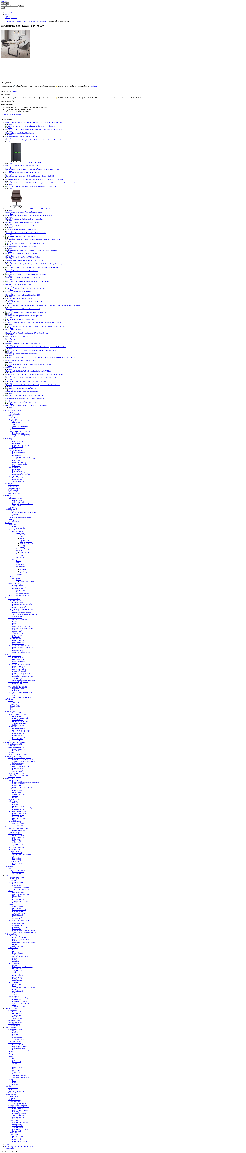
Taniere (14, 1074)
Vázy (14, 436)
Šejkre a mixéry (17, 630)
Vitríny (10, 709)
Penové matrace (17, 898)
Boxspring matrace (18, 892)
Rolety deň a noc (17, 953)
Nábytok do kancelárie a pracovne (15, 742)
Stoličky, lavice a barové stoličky (18, 714)
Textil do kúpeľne (13, 963)
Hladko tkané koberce (19, 937)
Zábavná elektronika (14, 521)
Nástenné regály (13, 704)
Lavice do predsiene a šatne (20, 766)
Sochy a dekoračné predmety (21, 435)
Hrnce (14, 1081)
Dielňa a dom (9, 483)
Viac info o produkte (11, 114)
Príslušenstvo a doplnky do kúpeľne (19, 664)
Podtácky (15, 1032)
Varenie (10, 1079)
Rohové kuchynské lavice (20, 721)
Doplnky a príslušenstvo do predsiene (19, 758)
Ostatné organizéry (14, 1020)
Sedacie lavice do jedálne (20, 723)
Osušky (14, 965)
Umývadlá (15, 690)
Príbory (10, 1057)
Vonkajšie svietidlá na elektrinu (21, 854)
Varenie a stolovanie (11, 1027)
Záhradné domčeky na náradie (17, 1105)
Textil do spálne (13, 982)
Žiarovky (11, 856)
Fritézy (14, 623)
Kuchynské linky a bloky (16, 600)
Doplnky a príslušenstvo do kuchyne (23, 647)
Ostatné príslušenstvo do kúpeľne (22, 675)
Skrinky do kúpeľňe (18, 661)
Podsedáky (15, 1112)
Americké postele (17, 906)
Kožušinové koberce (18, 941)
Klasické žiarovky (17, 858)
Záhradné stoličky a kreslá (20, 1129)
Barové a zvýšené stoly (19, 728)
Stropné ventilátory (14, 849)
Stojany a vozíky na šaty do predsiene (23, 761)
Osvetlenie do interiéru (15, 834)
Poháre (10, 1053)
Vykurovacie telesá (18, 1115)
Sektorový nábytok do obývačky (18, 811)
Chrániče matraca (17, 984)
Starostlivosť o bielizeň (15, 498)
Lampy (22, 555)
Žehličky (15, 516)
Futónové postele (17, 911)
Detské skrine (16, 460)
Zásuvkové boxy (17, 1018)
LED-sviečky (16, 422)
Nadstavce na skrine (18, 923)
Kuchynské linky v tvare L (20, 607)
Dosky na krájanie (17, 1044)
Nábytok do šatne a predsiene (13, 756)
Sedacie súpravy (21, 566)
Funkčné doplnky (13, 1088)
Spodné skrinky (17, 616)
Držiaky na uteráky (18, 668)
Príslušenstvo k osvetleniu (16, 847)
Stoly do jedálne (41, 21)
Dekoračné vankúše (18, 975)
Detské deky (16, 469)
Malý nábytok (9, 699)
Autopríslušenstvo (13, 485)
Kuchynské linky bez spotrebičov (22, 604)
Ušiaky (14, 797)
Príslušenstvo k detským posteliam (26, 459)
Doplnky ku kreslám (18, 749)
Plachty (22, 538)
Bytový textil (20, 533)
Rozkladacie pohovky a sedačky (22, 808)
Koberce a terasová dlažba (20, 1110)
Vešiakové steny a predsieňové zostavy (20, 775)
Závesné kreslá (16, 1131)
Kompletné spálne (13, 879)
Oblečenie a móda (13, 583)
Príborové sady (16, 1062)
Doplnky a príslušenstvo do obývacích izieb (25, 782)
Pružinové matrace (18, 899)
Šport (10, 1089)
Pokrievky (15, 1084)
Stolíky (18, 568)
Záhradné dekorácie (18, 1117)
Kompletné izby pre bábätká (20, 445)
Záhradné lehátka (17, 1126)
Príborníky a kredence (19, 737)
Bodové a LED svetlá (18, 835)
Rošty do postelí (21, 564)
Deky (21, 536)
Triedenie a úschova (11, 1008)
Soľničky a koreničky (18, 1039)
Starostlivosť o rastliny (19, 1103)
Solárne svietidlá (17, 853)
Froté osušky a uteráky (19, 670)
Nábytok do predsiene (15, 765)
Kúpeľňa (19, 550)
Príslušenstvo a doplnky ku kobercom (23, 942)
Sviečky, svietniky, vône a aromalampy (20, 421)
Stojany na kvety (13, 419)
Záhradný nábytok (10, 1095)
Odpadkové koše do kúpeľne (21, 673)
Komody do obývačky (19, 813)
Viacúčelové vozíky (14, 1024)
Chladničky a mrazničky (19, 619)
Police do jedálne (17, 735)
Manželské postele (17, 915)
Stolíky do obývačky (14, 822)
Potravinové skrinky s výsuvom (21, 613)
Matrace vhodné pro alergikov (21, 894)
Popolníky (15, 1034)
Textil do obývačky (14, 974)
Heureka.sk (8, 523)
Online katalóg (9, 1148)
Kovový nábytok (17, 1139)
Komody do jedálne (18, 733)
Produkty (19, 21)
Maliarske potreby (13, 492)
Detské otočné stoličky (19, 452)
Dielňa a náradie (13, 490)
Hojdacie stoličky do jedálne (21, 718)
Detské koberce (17, 471)
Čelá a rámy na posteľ (19, 910)
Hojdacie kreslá (17, 790)
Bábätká (10, 440)
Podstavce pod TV (18, 785)
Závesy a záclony (13, 996)
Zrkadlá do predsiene (14, 777)
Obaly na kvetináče (14, 414)
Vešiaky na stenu (17, 771)
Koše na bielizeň (17, 500)
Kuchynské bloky (17, 602)
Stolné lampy (16, 842)
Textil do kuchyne (13, 955)
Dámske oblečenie (17, 585)
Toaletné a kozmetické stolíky (21, 889)
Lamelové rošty (13, 880)
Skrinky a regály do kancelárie (17, 754)
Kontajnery (11, 746)
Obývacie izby (9, 778)
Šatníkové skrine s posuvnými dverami (24, 932)
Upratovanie (12, 507)
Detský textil (16, 443)
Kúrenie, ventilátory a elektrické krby (19, 517)
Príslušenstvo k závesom (19, 1001)
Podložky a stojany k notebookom (18, 595)
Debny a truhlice (17, 1012)
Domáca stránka (9, 21)
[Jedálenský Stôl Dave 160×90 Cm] (15, 58)
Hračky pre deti (17, 479)
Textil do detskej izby (14, 467)
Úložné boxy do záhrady (19, 1114)
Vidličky (14, 1063)
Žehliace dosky (17, 505)
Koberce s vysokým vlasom (20, 939)
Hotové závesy (16, 999)
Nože (14, 1060)
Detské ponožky (21, 592)
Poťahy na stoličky (18, 960)
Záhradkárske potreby (15, 1101)
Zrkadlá (14, 663)
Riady (10, 1065)
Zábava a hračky (13, 476)
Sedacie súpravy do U (19, 809)
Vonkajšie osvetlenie (14, 851)
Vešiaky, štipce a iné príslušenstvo (22, 504)
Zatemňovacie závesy (18, 1006)
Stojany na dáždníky (18, 763)
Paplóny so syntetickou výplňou (26, 987)
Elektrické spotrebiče (11, 509)
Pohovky (15, 804)
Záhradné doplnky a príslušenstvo (18, 1107)
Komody (11, 701)
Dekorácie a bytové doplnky (13, 410)
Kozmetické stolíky (14, 702)
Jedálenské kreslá (17, 720)
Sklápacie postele (17, 918)
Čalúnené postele (17, 908)
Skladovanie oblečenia (15, 1022)
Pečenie (10, 1051)
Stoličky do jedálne (18, 725)
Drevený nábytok (17, 1138)
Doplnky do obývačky (15, 780)
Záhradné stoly (12, 1133)
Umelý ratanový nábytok (19, 1141)
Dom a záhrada (13, 530)
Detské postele (16, 455)
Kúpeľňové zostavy (18, 657)
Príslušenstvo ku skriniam (20, 927)
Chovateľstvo (12, 486)
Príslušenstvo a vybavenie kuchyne (19, 645)
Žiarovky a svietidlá (14, 861)
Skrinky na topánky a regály (17, 773)
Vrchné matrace (17, 903)
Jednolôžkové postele (18, 913)
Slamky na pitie (17, 1037)
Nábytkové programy (18, 815)
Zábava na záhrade (18, 481)
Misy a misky (16, 1070)
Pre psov (18, 580)
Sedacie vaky (16, 466)
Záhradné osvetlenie (14, 1119)
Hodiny (10, 412)
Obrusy (14, 958)
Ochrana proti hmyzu (14, 493)
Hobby (10, 576)
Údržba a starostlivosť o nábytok (22, 787)
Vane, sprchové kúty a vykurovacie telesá (21, 692)
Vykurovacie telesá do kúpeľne (21, 697)
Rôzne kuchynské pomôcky (20, 1050)
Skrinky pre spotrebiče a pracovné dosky (24, 614)
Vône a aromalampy (18, 428)
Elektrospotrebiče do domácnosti (18, 511)
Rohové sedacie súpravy (19, 806)
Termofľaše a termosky (19, 1076)
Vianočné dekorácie (18, 872)
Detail (10, 124)
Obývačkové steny (14, 799)
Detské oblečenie (17, 588)
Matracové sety (17, 896)
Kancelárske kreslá (18, 751)
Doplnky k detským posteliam (21, 474)
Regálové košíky (17, 1013)
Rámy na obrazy (13, 417)
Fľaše (14, 1069)
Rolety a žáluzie (13, 948)
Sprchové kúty (16, 694)
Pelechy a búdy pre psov (27, 581)
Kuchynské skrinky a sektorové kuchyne (20, 609)
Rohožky (15, 944)
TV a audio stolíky (18, 825)
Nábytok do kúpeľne (14, 656)
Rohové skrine (16, 929)
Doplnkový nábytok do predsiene (22, 759)
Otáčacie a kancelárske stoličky (17, 747)
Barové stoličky (9, 11)
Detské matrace (13, 448)
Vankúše (7, 16)
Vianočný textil (17, 873)
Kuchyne (7, 597)
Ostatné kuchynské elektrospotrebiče (23, 628)
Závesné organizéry (14, 1025)
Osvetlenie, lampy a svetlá (12, 827)
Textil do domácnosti (11, 934)
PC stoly (22, 571)
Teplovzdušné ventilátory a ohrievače (23, 680)
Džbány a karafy (17, 1067)
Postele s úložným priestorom (21, 917)
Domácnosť (8, 495)
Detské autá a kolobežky (19, 478)
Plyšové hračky (20, 528)
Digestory (15, 621)
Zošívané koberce (17, 946)
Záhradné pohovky (18, 1127)
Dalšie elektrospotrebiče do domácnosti (24, 512)
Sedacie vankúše (17, 980)
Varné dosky (16, 637)
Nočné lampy (16, 839)
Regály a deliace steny (19, 818)
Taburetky (19, 574)
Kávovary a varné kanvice (20, 625)
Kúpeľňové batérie (18, 689)
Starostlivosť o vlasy (14, 519)
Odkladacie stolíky (14, 706)
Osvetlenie (19, 554)
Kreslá (10, 789)
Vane (13, 695)
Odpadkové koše (13, 497)
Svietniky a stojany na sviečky (21, 426)
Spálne (7, 875)
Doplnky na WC (17, 683)
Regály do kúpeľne (18, 659)
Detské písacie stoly (18, 454)
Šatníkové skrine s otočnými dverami (23, 930)
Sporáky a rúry (16, 632)
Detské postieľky (17, 441)
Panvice (14, 1082)
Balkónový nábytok (11, 18)
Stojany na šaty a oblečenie (20, 887)
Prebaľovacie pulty (18, 447)
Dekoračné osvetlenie (18, 830)
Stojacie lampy (16, 841)
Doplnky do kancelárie (15, 744)
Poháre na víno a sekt (18, 1055)
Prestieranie (15, 961)
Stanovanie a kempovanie (16, 1091)
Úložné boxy (20, 557)
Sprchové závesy (17, 678)
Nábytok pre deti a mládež (16, 450)
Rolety (14, 951)
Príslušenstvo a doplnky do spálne (18, 920)
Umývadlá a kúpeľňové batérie (17, 687)
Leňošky (15, 803)
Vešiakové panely (17, 770)
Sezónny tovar (9, 866)
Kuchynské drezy (17, 651)
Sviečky (14, 424)
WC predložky (16, 685)
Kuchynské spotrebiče (15, 618)
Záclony (14, 1005)
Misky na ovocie (17, 1031)
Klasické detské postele (23, 457)
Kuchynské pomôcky (14, 1043)
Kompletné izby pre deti (19, 462)
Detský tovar (12, 524)
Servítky (14, 1036)
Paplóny (14, 986)
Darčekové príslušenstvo (15, 488)
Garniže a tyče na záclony (20, 998)
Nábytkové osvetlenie (18, 784)
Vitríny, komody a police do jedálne (19, 732)
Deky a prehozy (17, 977)
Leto (9, 868)
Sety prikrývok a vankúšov (28, 543)
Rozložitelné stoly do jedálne (21, 730)
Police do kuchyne (18, 642)
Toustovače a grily (17, 633)
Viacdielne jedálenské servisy (21, 1077)
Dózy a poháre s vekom (19, 1046)
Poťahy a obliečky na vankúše (21, 979)
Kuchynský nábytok (14, 638)
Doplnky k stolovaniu (15, 1029)
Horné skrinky (16, 611)
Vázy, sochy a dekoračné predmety (19, 431)
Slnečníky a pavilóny (14, 1100)
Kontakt (7, 1144)
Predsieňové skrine (18, 768)
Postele (7, 14)
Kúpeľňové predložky (19, 671)
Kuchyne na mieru (14, 599)
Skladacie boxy (17, 1015)
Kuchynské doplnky (14, 1041)
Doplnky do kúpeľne (18, 666)
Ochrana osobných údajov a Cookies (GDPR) (19, 1146)
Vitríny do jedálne (17, 739)
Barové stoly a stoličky (15, 713)
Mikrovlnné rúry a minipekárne (21, 626)
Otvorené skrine (17, 925)
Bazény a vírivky (13, 1096)
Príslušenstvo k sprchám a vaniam (22, 676)
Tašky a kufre (12, 1093)
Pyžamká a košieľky (22, 593)
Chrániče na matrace (26, 535)
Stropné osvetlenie (17, 844)
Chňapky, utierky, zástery (20, 956)
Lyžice (14, 1058)
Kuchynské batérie (18, 649)
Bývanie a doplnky (18, 531)
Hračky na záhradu (18, 1108)
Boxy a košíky (12, 1010)
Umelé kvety (12, 429)
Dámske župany (21, 587)
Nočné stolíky (24, 569)
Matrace (18, 561)
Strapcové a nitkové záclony (20, 1003)
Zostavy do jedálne (14, 740)
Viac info (14, 91)
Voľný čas (8, 1086)
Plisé (13, 949)
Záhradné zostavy (13, 1134)
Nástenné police (17, 816)
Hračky (14, 526)
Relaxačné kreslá (17, 792)
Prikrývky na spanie (26, 542)
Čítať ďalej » (94, 86)
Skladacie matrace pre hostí (20, 901)
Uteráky (22, 545)
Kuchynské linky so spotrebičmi (22, 606)
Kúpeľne (7, 654)
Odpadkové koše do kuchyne (21, 652)
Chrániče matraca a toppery (16, 877)
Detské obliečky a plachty (20, 473)
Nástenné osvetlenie (18, 837)
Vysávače (15, 514)
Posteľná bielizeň (25, 540)
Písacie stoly (8, 12)
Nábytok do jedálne (29, 21)
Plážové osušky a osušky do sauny (22, 967)
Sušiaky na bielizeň (18, 502)
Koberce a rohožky (14, 936)
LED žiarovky (16, 860)
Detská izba (8, 438)
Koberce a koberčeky (22, 549)
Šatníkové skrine (13, 922)
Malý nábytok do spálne (15, 882)
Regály (10, 708)
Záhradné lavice (17, 1124)
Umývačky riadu (17, 635)
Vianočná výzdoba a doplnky (17, 870)
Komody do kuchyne (18, 640)
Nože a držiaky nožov (19, 1048)
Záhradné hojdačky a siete (20, 1122)
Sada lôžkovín (16, 993)
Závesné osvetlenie (18, 846)
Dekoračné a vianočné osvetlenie (18, 828)
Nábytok (15, 559)
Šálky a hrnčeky (17, 1072)
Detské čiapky (20, 590)
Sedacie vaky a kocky (19, 794)
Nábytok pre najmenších (19, 464)
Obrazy (10, 416)
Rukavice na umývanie (19, 968)
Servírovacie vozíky (18, 644)
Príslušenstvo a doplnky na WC (18, 682)
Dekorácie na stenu (18, 433)
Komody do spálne (18, 884)
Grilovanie (11, 1098)
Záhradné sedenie (13, 1120)
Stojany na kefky (25, 552)
